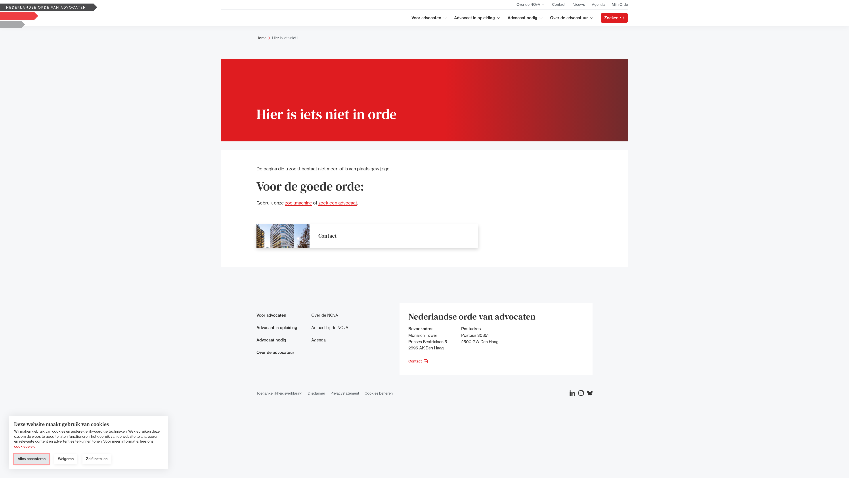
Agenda (598, 4)
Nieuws (579, 4)
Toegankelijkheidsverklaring (279, 393)
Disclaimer (316, 393)
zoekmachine (298, 203)
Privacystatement (345, 393)
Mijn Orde (620, 4)
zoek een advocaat (337, 203)
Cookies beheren (379, 393)
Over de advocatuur (569, 19)
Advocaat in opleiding (474, 19)
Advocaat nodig (525, 19)
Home (261, 38)
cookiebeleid (25, 446)
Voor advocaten (429, 19)
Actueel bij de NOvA (329, 327)
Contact (559, 4)
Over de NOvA (530, 5)
